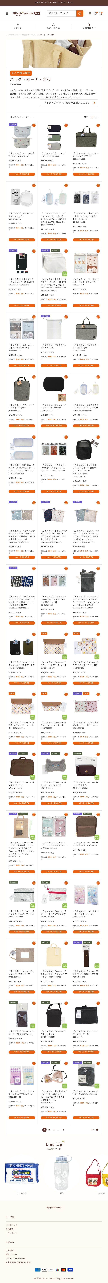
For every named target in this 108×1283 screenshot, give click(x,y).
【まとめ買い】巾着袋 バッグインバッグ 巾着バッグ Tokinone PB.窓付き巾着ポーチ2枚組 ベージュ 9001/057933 (54, 1097)
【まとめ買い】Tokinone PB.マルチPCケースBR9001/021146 (21, 785)
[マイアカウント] (90, 13)
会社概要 (9, 1229)
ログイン (18, 28)
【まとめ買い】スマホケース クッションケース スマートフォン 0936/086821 (22, 665)
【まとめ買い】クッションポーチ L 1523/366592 (54, 155)
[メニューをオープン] (7, 13)
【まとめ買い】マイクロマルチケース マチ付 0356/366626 (21, 216)
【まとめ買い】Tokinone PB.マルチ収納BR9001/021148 (86, 844)
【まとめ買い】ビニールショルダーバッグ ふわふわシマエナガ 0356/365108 (54, 845)
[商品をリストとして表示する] (96, 117)
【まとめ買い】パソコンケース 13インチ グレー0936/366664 (86, 348)
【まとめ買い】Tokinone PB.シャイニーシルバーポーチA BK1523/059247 (21, 914)
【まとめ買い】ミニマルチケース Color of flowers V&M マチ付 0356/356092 (86, 408)
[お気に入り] (95, 13)
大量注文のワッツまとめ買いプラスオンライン (54, 3)
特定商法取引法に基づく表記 (18, 1263)
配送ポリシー (11, 1255)
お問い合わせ (11, 1233)
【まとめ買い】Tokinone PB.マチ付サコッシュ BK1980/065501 (54, 1034)
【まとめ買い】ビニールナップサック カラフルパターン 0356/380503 (21, 1094)
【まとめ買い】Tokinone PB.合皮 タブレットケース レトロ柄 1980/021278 (21, 725)
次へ (93, 1130)
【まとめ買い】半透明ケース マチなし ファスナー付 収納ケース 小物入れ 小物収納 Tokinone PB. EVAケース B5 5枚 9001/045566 (53, 285)
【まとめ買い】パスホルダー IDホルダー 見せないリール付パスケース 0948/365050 (54, 468)
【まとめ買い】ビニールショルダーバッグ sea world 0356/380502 (86, 914)
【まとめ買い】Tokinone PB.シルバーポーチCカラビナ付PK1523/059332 (54, 914)
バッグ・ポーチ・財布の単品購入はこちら (67, 103)
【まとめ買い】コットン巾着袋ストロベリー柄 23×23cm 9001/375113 (86, 725)
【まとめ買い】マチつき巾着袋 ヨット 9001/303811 (21, 155)
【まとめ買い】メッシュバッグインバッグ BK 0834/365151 (86, 1034)
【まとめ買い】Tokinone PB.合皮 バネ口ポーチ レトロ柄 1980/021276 (86, 665)
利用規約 (9, 1251)
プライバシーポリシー (15, 1259)
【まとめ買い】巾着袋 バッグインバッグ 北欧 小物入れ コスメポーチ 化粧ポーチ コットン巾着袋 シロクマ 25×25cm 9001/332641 (22, 602)
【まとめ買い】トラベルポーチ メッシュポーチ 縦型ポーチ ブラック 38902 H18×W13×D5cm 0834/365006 (86, 470)
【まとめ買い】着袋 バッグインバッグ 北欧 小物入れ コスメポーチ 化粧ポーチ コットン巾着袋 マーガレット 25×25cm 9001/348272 (86, 536)
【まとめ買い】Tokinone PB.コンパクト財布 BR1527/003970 (86, 785)
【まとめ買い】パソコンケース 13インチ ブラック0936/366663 (86, 156)
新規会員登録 (53, 28)
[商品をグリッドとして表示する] (92, 117)
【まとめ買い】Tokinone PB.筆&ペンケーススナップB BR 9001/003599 (86, 974)
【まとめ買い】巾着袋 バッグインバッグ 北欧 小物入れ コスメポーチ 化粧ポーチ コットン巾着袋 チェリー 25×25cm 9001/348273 (54, 536)
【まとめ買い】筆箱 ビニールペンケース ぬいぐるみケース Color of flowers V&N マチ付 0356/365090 (22, 469)
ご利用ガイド (89, 28)
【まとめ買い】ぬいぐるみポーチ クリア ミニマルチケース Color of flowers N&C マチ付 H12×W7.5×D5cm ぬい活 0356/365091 (54, 219)
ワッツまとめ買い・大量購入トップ (20, 35)
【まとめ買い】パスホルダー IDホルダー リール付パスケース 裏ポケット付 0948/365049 (54, 601)
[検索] (79, 13)
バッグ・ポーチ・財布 (46, 35)
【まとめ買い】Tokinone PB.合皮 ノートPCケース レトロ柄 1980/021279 (54, 665)
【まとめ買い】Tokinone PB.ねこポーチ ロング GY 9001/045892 (54, 785)
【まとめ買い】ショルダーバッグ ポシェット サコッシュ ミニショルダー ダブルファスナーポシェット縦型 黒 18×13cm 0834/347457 (86, 602)
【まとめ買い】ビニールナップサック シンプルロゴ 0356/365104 (21, 348)
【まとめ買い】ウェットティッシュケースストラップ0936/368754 (21, 974)
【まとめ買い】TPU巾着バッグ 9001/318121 (54, 346)
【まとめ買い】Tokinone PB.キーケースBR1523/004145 (21, 1033)
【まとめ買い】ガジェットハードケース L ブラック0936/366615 (54, 408)
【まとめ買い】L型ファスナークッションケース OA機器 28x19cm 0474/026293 (21, 282)
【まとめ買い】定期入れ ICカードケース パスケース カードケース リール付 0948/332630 (86, 218)
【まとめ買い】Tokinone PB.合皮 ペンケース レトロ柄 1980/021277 (54, 725)
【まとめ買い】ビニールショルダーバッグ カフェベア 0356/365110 (86, 282)
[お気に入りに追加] (34, 125)
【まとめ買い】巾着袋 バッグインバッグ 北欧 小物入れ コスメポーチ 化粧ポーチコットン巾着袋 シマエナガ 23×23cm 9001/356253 (22, 536)
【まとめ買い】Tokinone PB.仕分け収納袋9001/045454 (86, 1093)
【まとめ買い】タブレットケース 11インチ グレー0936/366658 (21, 408)
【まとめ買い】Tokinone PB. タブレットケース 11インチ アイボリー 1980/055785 (54, 974)
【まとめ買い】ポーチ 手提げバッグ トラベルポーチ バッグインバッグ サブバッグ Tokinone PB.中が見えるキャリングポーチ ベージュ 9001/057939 (22, 850)
